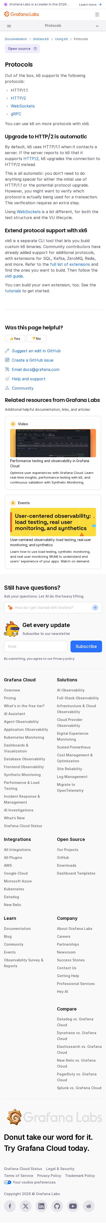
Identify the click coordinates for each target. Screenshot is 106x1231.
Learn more (88, 4)
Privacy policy (63, 658)
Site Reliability (69, 769)
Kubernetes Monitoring (24, 737)
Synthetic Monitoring (22, 775)
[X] (26, 1206)
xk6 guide (14, 276)
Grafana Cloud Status (23, 826)
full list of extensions (70, 264)
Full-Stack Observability (78, 698)
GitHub (63, 857)
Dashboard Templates (76, 873)
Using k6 (61, 39)
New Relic (12, 905)
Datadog (11, 897)
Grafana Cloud (41, 1148)
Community (13, 944)
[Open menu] (97, 14)
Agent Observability (21, 721)
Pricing (10, 698)
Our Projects (67, 850)
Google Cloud (16, 873)
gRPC (16, 113)
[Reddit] (89, 1206)
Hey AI (62, 991)
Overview (12, 690)
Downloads (66, 865)
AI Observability (71, 690)
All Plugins (13, 857)
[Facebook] (10, 1206)
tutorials (13, 290)
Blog (8, 936)
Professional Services (76, 984)
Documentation (16, 39)
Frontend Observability (24, 767)
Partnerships (68, 944)
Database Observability (24, 759)
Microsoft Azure (18, 881)
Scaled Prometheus (74, 747)
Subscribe (86, 646)
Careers (64, 936)
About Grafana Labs (74, 928)
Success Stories (71, 960)
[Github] (57, 1206)
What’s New (14, 818)
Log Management (72, 777)
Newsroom (66, 952)
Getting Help (68, 976)
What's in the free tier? (24, 706)
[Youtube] (73, 1206)
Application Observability (26, 729)
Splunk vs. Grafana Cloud (79, 1088)
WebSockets (23, 105)
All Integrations (17, 850)
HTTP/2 (18, 98)
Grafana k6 (41, 39)
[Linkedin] (41, 1206)
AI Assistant (14, 714)
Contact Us (66, 968)
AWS (8, 865)
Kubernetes (14, 889)
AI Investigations (19, 810)
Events (10, 952)
